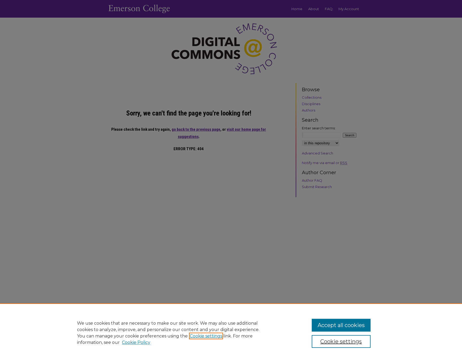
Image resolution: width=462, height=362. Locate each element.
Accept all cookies (341, 325)
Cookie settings (206, 336)
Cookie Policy (136, 342)
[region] (231, 332)
